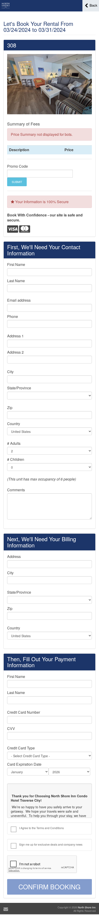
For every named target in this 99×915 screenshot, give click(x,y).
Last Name (16, 280)
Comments (16, 489)
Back (93, 5)
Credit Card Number (23, 712)
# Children (15, 459)
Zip (9, 407)
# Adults (13, 443)
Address (14, 556)
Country (13, 423)
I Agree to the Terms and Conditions (41, 828)
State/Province (19, 388)
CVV (11, 728)
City (10, 371)
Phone (12, 316)
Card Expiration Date (24, 764)
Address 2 (15, 352)
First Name (16, 264)
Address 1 (15, 336)
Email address (19, 300)
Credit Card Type (21, 748)
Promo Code (17, 166)
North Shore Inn (87, 907)
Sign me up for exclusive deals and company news (50, 844)
